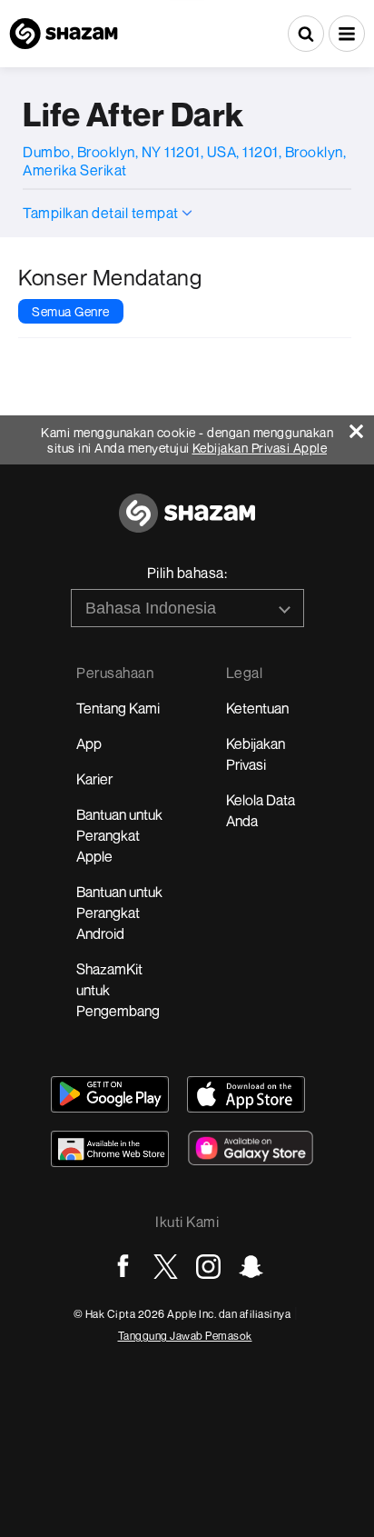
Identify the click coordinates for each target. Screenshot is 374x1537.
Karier (94, 779)
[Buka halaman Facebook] (123, 1266)
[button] (347, 33)
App (89, 743)
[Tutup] (362, 427)
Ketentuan (257, 708)
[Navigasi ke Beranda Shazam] (63, 33)
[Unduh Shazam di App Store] (246, 1094)
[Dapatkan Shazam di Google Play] (110, 1094)
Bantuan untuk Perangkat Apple (119, 835)
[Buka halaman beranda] (187, 523)
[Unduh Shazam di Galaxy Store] (250, 1148)
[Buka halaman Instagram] (208, 1266)
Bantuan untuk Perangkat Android (119, 913)
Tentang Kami (118, 708)
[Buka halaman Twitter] (165, 1266)
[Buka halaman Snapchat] (251, 1266)
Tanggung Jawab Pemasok (185, 1335)
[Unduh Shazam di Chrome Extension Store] (110, 1149)
